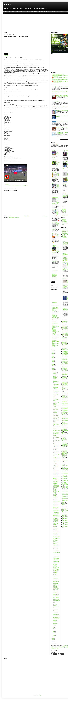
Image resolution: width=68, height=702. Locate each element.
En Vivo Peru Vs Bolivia (55, 612)
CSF (63, 422)
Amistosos (64, 322)
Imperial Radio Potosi (55, 311)
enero (54, 635)
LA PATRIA (64, 210)
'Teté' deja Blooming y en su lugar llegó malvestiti (56, 562)
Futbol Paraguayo (65, 445)
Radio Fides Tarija (54, 315)
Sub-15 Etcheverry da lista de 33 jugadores (56, 605)
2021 (53, 357)
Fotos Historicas (64, 440)
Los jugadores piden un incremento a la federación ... (56, 412)
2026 (53, 350)
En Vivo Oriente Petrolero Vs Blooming (55, 494)
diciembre (54, 372)
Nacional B (64, 241)
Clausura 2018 (64, 367)
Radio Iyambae (54, 340)
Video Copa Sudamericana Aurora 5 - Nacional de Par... (56, 464)
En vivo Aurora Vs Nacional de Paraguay (55, 468)
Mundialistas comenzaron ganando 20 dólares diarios (56, 399)
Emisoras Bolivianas (55, 320)
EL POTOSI (64, 211)
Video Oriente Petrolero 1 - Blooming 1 (55, 489)
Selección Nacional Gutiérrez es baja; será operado (56, 486)
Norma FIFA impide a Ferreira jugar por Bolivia (56, 421)
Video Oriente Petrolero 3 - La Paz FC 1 (56, 437)
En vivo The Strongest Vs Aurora (56, 443)
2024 (53, 353)
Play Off (63, 475)
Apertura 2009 (64, 327)
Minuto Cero (54, 310)
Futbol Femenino (64, 444)
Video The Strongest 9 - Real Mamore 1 (56, 536)
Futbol (7, 4)
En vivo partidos (54, 316)
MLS (63, 464)
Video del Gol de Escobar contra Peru (55, 610)
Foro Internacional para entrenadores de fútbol (56, 455)
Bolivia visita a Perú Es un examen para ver (56, 615)
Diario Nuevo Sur (53, 648)
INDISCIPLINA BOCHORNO (64, 452)
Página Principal (26, 215)
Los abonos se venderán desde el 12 (56, 621)
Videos (27, 185)
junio (54, 628)
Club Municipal (64, 389)
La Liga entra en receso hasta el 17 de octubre (56, 418)
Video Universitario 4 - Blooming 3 (56, 435)
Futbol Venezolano (65, 447)
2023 (53, 354)
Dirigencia (35, 11)
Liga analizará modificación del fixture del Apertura (56, 479)
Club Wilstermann (55, 197)
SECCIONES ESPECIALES (64, 483)
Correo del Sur (59, 647)
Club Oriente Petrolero (16, 185)
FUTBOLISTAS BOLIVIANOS (64, 237)
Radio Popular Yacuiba (55, 326)
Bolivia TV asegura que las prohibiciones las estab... (56, 395)
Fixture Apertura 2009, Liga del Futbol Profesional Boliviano (62, 133)
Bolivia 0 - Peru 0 (55, 590)
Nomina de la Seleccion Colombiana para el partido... (56, 378)
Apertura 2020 (64, 341)
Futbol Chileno (54, 276)
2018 (53, 361)
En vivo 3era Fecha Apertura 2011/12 (56, 550)
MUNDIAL (53, 11)
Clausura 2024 (64, 370)
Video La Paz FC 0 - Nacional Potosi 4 (56, 570)
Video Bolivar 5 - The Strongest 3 (56, 492)
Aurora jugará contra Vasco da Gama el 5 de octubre (56, 458)
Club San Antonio (65, 398)
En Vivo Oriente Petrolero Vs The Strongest (56, 579)
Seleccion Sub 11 (65, 486)
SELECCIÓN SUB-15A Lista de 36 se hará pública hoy (56, 618)
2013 (53, 368)
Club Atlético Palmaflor (54, 246)
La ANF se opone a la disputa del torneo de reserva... (56, 559)
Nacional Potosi (64, 470)
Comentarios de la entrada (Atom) (14, 217)
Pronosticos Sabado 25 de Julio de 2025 (58, 74)
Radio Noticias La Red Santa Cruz (55, 344)
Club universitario (65, 407)
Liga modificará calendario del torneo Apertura (55, 408)
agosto (54, 625)
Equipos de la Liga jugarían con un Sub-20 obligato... (56, 508)
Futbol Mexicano (54, 275)
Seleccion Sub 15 (65, 487)
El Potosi (55, 647)
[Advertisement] (36, 23)
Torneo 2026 (64, 509)
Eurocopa (63, 432)
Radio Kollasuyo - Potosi (55, 335)
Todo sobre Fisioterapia (64, 192)
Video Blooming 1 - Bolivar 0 (55, 541)
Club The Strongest (12, 11)
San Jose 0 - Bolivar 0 (56, 426)
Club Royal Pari (54, 233)
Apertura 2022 (64, 342)
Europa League (64, 433)
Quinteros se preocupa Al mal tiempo (56, 476)
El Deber (64, 646)
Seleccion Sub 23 (65, 493)
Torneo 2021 (64, 505)
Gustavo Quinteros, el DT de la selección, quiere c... (56, 516)
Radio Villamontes (54, 325)
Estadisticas (64, 219)
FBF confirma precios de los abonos (56, 589)
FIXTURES (49, 11)
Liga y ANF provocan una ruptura (56, 526)
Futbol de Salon (64, 443)
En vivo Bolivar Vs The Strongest (55, 497)
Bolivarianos (64, 348)
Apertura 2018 (64, 338)
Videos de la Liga (54, 302)
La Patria (54, 646)
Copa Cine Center (65, 417)
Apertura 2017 (64, 337)
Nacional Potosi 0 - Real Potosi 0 (55, 482)
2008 (53, 639)
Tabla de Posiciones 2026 (61, 11)
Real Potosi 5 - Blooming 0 (55, 574)
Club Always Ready (55, 209)
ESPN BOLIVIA (64, 221)
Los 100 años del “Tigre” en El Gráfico (62, 127)
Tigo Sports (64, 503)
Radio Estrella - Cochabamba (54, 333)
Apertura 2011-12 (10, 185)
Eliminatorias (41, 11)
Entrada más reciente (8, 215)
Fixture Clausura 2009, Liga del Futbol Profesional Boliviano (62, 121)
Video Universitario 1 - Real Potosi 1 (56, 548)
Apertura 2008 (64, 326)
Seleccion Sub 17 (65, 488)
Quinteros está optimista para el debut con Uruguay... (56, 403)
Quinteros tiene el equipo (55, 624)
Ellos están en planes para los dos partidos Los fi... (56, 392)
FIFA (63, 438)
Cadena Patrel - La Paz (55, 334)
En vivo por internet (55, 270)
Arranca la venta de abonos (56, 556)
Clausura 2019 (64, 368)
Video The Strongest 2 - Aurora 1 (56, 431)
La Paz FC (64, 457)
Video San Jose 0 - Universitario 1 (56, 572)
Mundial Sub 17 (64, 469)
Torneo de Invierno (65, 510)
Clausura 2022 (64, 369)
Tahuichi (63, 502)
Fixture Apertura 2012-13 (55, 101)
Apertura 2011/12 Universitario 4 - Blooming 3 (55, 449)
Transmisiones (64, 514)
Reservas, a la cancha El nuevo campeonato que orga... (56, 553)
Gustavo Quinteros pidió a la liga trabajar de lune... (56, 534)
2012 (53, 369)
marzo (54, 632)
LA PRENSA (64, 209)
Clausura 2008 (64, 355)
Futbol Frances (54, 271)
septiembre (55, 376)
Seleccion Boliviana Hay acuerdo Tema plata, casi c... (56, 385)
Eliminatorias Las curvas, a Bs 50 (55, 584)
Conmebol (63, 413)
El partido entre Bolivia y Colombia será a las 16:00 (56, 502)
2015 (53, 365)
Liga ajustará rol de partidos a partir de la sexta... (56, 382)
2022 (53, 356)
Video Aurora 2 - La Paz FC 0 (56, 543)
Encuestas (64, 429)
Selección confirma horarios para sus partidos (56, 461)
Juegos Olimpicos (65, 453)
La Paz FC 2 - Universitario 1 (55, 499)
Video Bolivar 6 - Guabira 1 (55, 565)
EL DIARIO (64, 212)
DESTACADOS (64, 423)
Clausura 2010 (64, 358)
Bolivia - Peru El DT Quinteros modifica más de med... (56, 595)
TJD (63, 504)
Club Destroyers (64, 382)
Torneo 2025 (64, 508)
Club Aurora (64, 376)
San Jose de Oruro (55, 222)
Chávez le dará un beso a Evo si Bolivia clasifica (55, 505)
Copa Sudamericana (30, 11)
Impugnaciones (64, 450)
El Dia (57, 648)
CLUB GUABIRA (64, 384)
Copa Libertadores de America (20, 11)
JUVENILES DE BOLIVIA (64, 456)
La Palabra (58, 646)
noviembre (54, 373)
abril (53, 631)
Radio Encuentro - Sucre (55, 331)
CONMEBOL (64, 220)
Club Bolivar (5, 11)
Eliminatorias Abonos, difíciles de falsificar (56, 600)
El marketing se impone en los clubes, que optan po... (56, 424)
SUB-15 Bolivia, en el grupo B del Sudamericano (56, 586)
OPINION (63, 206)
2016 (53, 364)
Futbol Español (54, 277)
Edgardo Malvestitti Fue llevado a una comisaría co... (56, 474)
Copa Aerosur (64, 414)
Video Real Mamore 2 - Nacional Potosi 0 (56, 433)
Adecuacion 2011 (65, 321)
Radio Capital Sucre (55, 307)
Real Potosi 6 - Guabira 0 (55, 428)
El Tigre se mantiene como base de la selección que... (56, 513)
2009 (53, 638)
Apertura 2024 (64, 343)
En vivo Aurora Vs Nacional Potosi (55, 521)
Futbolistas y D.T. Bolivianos (55, 159)
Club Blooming (64, 377)
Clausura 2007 (64, 354)
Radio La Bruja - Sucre (55, 317)
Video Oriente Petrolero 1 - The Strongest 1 (56, 567)
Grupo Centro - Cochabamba (54, 330)
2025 (53, 352)
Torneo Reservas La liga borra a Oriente (56, 531)
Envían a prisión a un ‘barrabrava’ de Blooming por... (56, 523)
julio (53, 627)
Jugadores (63, 454)
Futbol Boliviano (55, 150)
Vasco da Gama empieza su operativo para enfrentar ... (55, 388)
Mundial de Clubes (65, 468)
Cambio (63, 647)
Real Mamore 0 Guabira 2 (55, 484)
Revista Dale (54, 346)
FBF (45, 11)
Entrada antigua (45, 215)
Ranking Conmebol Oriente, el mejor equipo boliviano (56, 415)
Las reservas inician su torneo (56, 582)
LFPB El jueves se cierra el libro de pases (55, 471)
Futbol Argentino (54, 274)
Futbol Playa (64, 446)
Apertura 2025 (64, 344)
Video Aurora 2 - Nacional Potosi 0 (56, 519)
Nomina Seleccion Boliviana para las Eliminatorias (56, 452)
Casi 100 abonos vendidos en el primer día (55, 529)
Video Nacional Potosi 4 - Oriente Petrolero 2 (56, 545)
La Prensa (6, 55)
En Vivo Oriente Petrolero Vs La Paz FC (56, 441)
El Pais (61, 646)
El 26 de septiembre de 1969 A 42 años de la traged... (56, 446)
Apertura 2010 (64, 328)
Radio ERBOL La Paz (55, 345)
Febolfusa (63, 437)
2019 (53, 360)
